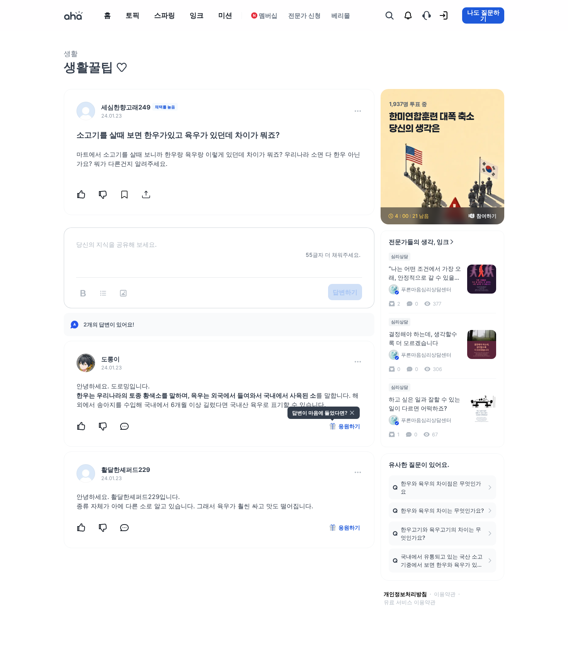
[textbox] (219, 238)
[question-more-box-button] (358, 111)
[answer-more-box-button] (358, 362)
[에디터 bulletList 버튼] (103, 293)
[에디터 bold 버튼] (83, 293)
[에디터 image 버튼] (123, 293)
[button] (358, 111)
